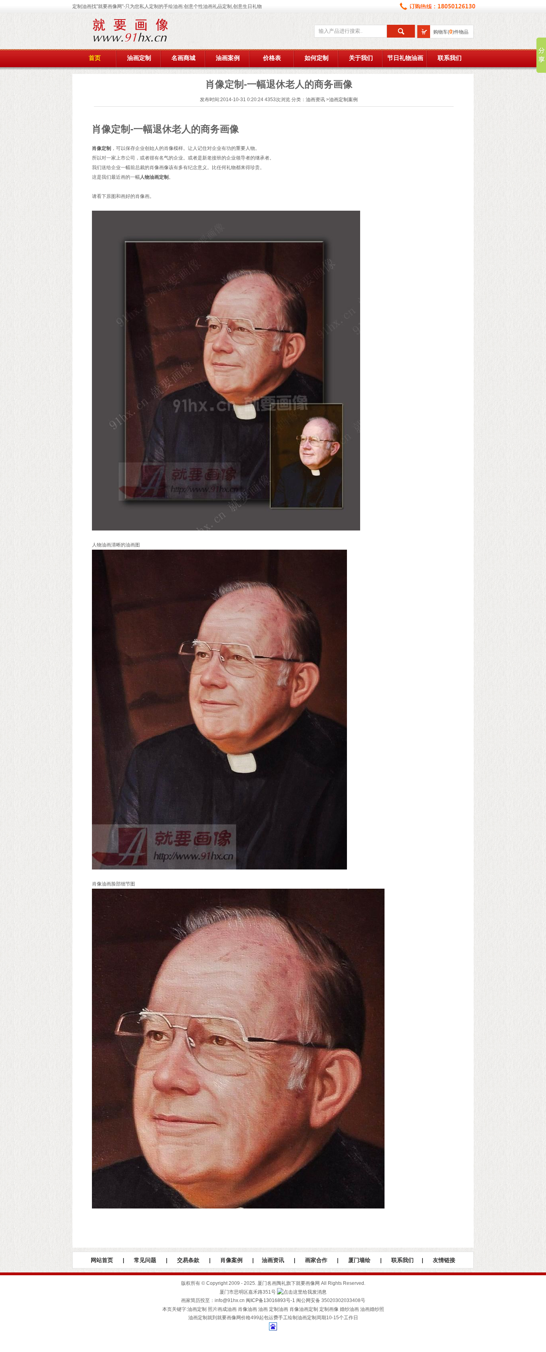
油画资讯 (315, 99)
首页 (95, 58)
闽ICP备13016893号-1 (270, 1300)
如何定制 (317, 58)
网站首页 (102, 1260)
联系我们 (450, 58)
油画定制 (139, 58)
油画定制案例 (343, 99)
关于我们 (361, 58)
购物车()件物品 (450, 32)
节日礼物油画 (405, 58)
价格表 (272, 58)
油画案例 (228, 58)
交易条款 (188, 1260)
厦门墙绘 (359, 1260)
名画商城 (183, 58)
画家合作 (316, 1260)
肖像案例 (231, 1260)
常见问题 (145, 1260)
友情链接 (444, 1260)
